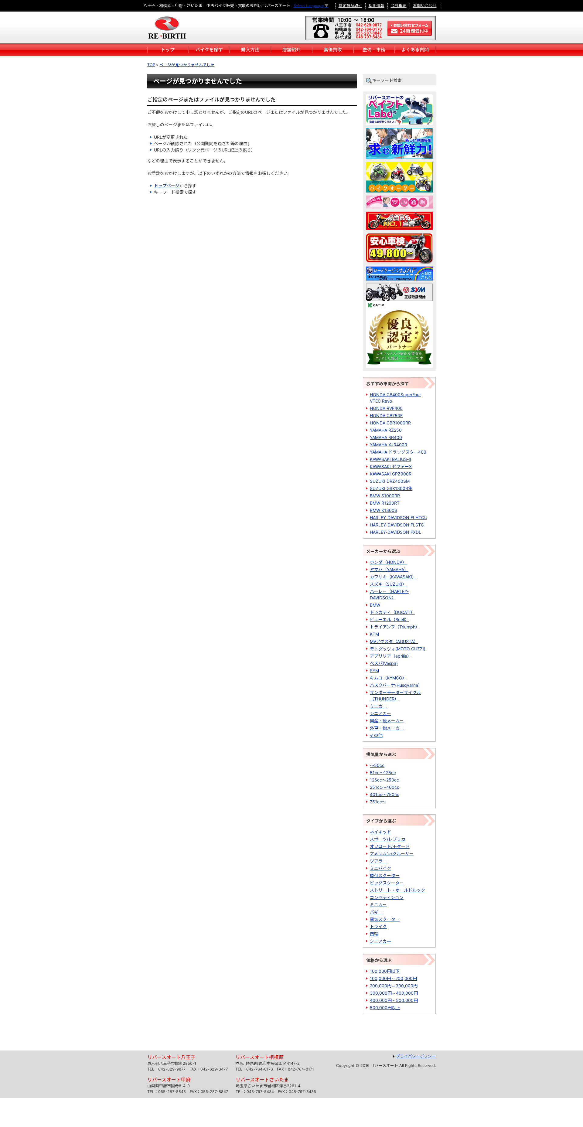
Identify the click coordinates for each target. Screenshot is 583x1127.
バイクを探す (209, 50)
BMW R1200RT (385, 503)
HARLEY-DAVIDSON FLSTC (397, 524)
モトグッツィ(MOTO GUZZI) (397, 648)
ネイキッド (380, 831)
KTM (374, 634)
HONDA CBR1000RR (390, 422)
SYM (374, 670)
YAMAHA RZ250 (386, 430)
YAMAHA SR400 (386, 437)
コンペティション (387, 897)
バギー (376, 911)
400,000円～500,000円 (394, 1000)
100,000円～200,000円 (393, 978)
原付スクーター (385, 875)
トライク (378, 926)
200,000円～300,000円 (394, 985)
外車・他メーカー (387, 727)
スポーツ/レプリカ (387, 839)
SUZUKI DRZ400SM (390, 481)
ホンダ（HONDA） (388, 562)
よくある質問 (415, 50)
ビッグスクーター (387, 882)
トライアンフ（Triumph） (395, 626)
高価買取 (333, 50)
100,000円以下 (385, 971)
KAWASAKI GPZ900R (390, 473)
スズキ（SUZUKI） (388, 584)
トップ (168, 50)
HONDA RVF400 (386, 408)
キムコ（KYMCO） (388, 677)
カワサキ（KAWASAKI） (393, 576)
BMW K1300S (383, 510)
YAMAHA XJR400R (388, 444)
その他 (376, 735)
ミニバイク (380, 868)
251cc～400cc (384, 787)
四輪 (374, 933)
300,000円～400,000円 (394, 993)
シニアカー (380, 713)
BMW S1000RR (385, 495)
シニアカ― (380, 941)
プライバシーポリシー (416, 1056)
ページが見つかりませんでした (186, 65)
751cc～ (378, 801)
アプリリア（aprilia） (390, 656)
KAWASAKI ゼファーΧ (391, 466)
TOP (151, 65)
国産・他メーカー (387, 720)
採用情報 (376, 5)
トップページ (166, 185)
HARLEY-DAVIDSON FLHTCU (398, 517)
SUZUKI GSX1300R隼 (391, 488)
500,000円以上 (385, 1007)
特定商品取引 (350, 5)
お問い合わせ (425, 5)
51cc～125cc (383, 772)
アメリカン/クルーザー (392, 853)
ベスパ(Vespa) (384, 663)
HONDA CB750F (386, 415)
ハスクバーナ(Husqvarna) (395, 685)
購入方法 (250, 50)
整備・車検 (374, 50)
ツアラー (378, 860)
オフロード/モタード (390, 846)
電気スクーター (385, 919)
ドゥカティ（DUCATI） (392, 612)
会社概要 (399, 5)
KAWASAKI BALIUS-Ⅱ (390, 459)
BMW (375, 605)
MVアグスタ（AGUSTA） (394, 641)
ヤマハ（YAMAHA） (389, 569)
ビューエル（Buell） (389, 619)
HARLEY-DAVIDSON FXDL (395, 532)
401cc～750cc (384, 794)
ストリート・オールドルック (397, 890)
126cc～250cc (384, 779)
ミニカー (378, 706)
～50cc (377, 765)
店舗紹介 (291, 50)
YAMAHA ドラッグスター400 (398, 452)
